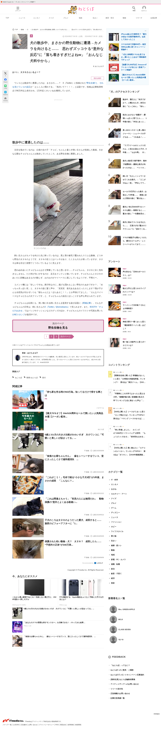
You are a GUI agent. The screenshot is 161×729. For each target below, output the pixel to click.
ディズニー (115, 513)
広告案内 (24, 725)
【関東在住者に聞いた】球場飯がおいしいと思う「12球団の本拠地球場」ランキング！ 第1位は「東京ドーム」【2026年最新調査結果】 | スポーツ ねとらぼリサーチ (129, 382)
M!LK (120, 619)
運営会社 (63, 725)
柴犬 (44, 378)
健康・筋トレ (116, 545)
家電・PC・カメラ (118, 559)
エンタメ (36, 18)
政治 (113, 569)
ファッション (116, 522)
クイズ (51, 18)
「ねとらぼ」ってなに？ (119, 665)
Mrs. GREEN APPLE (126, 609)
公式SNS (16, 725)
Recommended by (88, 563)
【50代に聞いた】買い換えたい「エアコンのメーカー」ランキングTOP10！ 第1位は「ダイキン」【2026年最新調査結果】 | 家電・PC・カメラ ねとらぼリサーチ (129, 455)
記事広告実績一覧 (116, 698)
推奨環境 (78, 725)
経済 (113, 578)
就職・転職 (115, 564)
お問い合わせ (33, 725)
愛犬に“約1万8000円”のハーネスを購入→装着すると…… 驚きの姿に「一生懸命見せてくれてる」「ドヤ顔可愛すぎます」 (135, 214)
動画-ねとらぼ (32, 378)
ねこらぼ (18, 378)
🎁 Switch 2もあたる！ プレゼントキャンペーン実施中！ (18, 2)
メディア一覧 (7, 725)
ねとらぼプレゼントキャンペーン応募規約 (126, 675)
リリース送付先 (115, 689)
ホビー (113, 527)
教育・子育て (116, 574)
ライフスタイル (117, 531)
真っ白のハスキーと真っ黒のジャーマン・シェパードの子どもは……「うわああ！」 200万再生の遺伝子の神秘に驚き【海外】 (134, 137)
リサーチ (139, 18)
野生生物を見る (58, 327)
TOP (7, 18)
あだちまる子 (99, 66)
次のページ (66, 336)
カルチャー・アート (119, 494)
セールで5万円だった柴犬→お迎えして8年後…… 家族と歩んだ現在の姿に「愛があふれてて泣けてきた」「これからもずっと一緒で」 (135, 198)
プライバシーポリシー (46, 725)
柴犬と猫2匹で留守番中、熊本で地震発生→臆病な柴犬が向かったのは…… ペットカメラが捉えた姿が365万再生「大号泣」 (135, 167)
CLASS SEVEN (124, 629)
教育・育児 (110, 18)
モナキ (121, 640)
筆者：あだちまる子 (30, 353)
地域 (80, 18)
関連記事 (87, 303)
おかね (113, 489)
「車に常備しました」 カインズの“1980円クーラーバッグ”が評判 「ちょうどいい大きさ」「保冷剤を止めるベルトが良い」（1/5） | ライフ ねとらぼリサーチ (129, 436)
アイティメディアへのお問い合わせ (123, 684)
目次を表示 (97, 78)
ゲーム (113, 508)
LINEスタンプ (18, 314)
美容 (113, 583)
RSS (57, 725)
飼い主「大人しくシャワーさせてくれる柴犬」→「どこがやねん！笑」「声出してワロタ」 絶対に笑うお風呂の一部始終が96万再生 (134, 183)
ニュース (22, 18)
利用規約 (157, 714)
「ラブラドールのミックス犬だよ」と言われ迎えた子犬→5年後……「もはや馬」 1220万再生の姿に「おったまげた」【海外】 (135, 152)
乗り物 (113, 536)
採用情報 (71, 725)
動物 (124, 18)
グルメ (65, 18)
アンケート (114, 261)
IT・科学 (114, 480)
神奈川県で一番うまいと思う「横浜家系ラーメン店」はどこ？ (134, 325)
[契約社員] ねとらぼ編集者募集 (121, 679)
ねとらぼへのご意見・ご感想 (120, 670)
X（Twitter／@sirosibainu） (57, 307)
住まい (95, 18)
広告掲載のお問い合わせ (119, 693)
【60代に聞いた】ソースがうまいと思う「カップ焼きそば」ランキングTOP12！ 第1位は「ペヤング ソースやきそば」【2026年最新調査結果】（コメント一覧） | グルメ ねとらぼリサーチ (130, 418)
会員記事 (153, 18)
